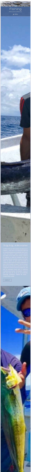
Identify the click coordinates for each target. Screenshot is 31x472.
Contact (7, 280)
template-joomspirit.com (30, 467)
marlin (15, 124)
